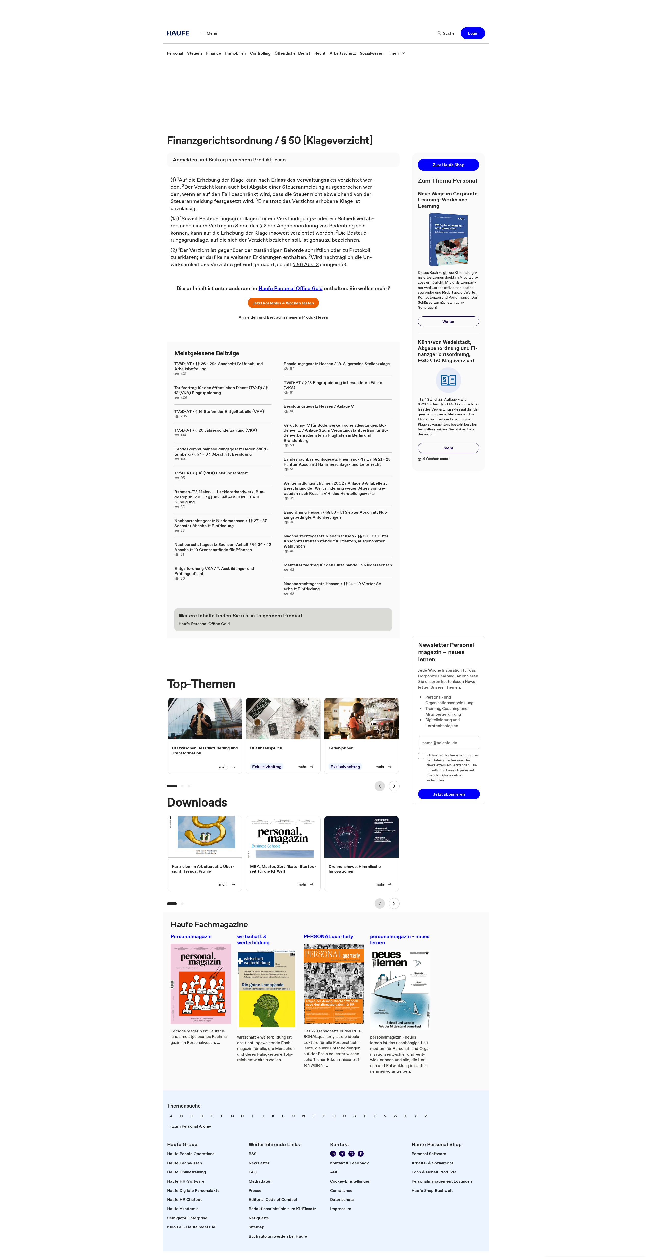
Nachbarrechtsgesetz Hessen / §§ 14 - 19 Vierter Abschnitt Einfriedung (333, 586)
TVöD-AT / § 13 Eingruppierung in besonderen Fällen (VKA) (333, 385)
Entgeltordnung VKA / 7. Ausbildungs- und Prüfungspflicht (214, 571)
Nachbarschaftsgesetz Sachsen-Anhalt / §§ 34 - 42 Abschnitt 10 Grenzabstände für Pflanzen (222, 547)
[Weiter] (394, 786)
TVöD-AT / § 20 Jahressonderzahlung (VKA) (215, 430)
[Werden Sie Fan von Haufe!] (361, 1154)
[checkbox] (421, 756)
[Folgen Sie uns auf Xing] (342, 1154)
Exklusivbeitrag (266, 766)
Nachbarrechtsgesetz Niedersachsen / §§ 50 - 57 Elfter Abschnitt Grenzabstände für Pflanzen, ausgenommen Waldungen (336, 541)
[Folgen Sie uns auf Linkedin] (333, 1154)
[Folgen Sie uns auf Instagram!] (351, 1154)
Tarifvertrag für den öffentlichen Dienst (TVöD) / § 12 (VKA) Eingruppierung (221, 390)
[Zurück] (380, 786)
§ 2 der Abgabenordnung (289, 225)
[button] (473, 33)
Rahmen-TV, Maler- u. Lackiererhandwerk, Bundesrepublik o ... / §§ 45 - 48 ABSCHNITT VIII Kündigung (219, 496)
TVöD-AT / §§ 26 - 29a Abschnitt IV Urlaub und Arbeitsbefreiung (218, 366)
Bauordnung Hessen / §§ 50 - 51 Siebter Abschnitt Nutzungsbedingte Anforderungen (336, 515)
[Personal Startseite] (179, 33)
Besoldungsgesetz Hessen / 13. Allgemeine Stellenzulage (337, 363)
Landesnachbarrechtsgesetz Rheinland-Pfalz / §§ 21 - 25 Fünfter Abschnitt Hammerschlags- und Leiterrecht (337, 462)
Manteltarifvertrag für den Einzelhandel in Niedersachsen (338, 564)
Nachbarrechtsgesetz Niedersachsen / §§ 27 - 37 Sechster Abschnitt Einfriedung (220, 523)
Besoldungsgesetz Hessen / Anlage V (319, 406)
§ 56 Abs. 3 (306, 264)
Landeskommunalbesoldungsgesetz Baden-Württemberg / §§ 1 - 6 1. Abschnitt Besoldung (221, 451)
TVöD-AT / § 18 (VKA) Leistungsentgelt (211, 472)
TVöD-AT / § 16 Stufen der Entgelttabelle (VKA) (219, 411)
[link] (175, 53)
